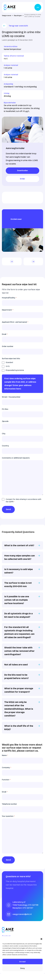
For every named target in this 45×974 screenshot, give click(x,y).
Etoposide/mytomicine (15, 370)
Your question (8, 816)
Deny (22, 968)
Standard (9, 362)
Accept (22, 962)
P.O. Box (5, 409)
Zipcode (5, 421)
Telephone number (9, 804)
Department (7, 310)
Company (6, 768)
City (3, 434)
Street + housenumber (11, 397)
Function (6, 780)
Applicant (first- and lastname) (15, 322)
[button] (41, 939)
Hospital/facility (9, 298)
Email (5, 334)
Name (5, 755)
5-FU (8, 366)
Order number (7, 346)
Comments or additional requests (16, 458)
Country (5, 446)
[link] (22, 170)
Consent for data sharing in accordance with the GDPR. (23, 500)
